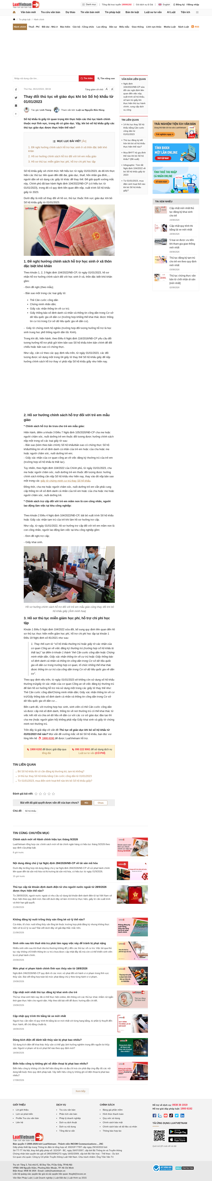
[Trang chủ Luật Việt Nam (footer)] (28, 1140)
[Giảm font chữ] (106, 88)
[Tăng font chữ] (112, 88)
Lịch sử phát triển (24, 1114)
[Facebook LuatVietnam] (154, 1116)
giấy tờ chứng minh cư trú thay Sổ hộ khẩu (65, 480)
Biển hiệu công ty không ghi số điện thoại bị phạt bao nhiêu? (50, 1063)
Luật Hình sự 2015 (77, 1177)
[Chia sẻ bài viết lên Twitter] (16, 98)
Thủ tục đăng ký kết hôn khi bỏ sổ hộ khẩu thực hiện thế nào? (134, 143)
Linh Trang (45, 110)
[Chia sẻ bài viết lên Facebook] (16, 89)
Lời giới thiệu (22, 1110)
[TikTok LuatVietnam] (171, 1116)
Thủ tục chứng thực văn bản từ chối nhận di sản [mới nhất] (182, 279)
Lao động (102, 27)
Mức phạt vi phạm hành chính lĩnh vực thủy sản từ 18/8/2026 (50, 968)
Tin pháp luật (112, 12)
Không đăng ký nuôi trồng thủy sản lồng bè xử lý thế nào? (49, 919)
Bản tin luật (132, 12)
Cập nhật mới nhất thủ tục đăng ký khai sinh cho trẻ (45, 992)
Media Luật (170, 27)
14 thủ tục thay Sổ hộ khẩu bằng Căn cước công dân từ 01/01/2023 (55, 776)
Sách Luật (183, 27)
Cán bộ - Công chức (83, 27)
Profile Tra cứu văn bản (27, 1118)
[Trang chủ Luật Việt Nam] (26, 4)
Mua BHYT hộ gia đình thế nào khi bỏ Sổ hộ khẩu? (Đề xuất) (134, 155)
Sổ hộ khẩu (30, 811)
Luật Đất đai (60, 1177)
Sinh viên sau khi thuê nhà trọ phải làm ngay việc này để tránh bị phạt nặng (59, 943)
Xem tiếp (80, 1091)
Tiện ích (185, 12)
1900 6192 (36, 749)
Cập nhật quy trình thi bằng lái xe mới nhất (39, 1016)
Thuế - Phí (34, 27)
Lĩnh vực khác (153, 27)
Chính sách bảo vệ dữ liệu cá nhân (120, 1126)
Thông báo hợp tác (112, 1131)
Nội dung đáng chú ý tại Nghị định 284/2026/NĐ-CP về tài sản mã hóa (55, 863)
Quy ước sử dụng (111, 1118)
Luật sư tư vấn (153, 12)
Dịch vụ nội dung (67, 1126)
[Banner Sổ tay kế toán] (176, 193)
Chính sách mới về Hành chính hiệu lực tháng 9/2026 (45, 839)
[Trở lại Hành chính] (16, 114)
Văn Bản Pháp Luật (22, 1177)
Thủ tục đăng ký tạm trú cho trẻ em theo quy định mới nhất (182, 261)
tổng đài (46, 753)
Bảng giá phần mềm (113, 1110)
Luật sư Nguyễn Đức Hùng (90, 110)
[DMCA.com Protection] (184, 1169)
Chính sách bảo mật (113, 1122)
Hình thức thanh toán (113, 1114)
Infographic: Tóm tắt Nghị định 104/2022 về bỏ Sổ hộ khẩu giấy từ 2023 (134, 170)
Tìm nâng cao (107, 78)
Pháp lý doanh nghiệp (70, 1118)
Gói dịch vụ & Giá (144, 4)
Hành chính (20, 27)
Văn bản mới (28, 12)
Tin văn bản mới (90, 12)
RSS (197, 27)
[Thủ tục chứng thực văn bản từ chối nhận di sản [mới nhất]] (161, 277)
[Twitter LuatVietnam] (177, 1116)
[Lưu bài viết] (16, 106)
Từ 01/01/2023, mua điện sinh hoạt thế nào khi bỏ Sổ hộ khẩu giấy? (55, 780)
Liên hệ (19, 1122)
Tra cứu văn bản (50, 12)
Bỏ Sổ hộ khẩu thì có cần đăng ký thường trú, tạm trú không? (51, 771)
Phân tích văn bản (68, 1114)
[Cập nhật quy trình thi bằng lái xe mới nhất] (161, 228)
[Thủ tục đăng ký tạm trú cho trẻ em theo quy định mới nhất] (161, 259)
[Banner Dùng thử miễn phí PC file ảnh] (176, 138)
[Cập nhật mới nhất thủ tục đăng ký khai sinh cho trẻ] (161, 210)
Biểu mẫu (124, 27)
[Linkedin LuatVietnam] (182, 1116)
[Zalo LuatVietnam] (160, 1116)
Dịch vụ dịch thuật (68, 1122)
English (166, 4)
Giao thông (138, 27)
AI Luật (171, 12)
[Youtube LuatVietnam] (165, 1116)
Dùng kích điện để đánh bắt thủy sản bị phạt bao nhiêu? (47, 1039)
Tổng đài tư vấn (67, 1131)
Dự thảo (70, 12)
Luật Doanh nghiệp (43, 1177)
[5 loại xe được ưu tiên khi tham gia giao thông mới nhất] (161, 242)
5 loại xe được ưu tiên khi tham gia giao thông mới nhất (182, 244)
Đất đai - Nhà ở (50, 27)
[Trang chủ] (14, 12)
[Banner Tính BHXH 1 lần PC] (176, 161)
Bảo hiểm (65, 27)
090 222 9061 (82, 749)
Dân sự (113, 27)
